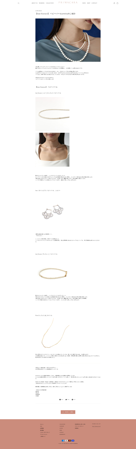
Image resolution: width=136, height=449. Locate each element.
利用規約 (76, 428)
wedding (42, 3)
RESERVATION (62, 434)
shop (88, 3)
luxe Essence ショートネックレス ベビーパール (48, 93)
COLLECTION (62, 424)
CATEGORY (62, 426)
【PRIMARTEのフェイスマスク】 (42, 383)
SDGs (41, 426)
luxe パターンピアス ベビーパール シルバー (47, 190)
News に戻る (69, 412)
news (84, 3)
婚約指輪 (42, 430)
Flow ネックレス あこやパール (43, 315)
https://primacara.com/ (96, 426)
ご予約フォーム (58, 387)
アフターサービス (43, 434)
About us (41, 424)
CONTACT (62, 432)
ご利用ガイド (42, 436)
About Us (35, 3)
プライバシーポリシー (79, 426)
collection (50, 3)
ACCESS (61, 428)
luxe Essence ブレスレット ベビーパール (46, 254)
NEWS (61, 430)
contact (94, 3)
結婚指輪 (42, 428)
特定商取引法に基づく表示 (80, 424)
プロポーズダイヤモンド (45, 432)
